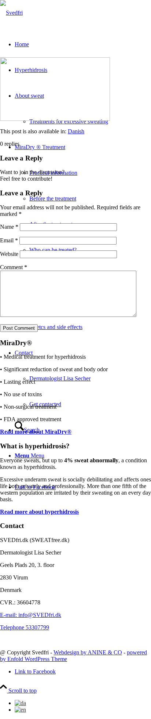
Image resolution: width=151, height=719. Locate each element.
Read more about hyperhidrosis (39, 512)
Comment (13, 267)
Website (9, 254)
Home (22, 44)
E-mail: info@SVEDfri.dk (30, 615)
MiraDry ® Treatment (40, 147)
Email (9, 240)
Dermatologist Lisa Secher (60, 378)
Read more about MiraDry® (35, 432)
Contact (24, 353)
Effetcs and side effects (55, 327)
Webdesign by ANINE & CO (88, 652)
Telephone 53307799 (24, 627)
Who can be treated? (53, 250)
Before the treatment (52, 198)
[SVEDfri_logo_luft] (11, 13)
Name (9, 227)
